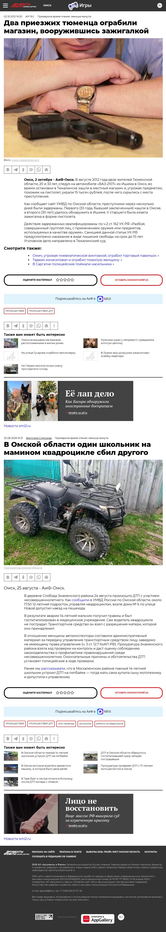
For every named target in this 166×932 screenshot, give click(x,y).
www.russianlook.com (25, 160)
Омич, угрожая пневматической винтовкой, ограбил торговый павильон (94, 256)
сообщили (80, 600)
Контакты (151, 852)
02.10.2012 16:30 (13, 16)
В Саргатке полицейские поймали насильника (72, 264)
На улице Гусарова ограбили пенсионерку (48, 352)
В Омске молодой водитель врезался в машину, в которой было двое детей (46, 767)
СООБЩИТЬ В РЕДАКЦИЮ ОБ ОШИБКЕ (54, 856)
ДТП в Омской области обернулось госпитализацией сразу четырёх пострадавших (123, 756)
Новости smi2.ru (17, 426)
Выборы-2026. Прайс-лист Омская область (113, 852)
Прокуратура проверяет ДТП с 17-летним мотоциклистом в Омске (127, 767)
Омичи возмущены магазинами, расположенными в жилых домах (42, 341)
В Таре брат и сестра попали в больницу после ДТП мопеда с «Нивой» (47, 780)
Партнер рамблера (67, 917)
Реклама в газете (71, 852)
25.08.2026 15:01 (13, 438)
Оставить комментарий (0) (131, 280)
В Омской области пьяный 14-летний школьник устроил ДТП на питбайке (44, 754)
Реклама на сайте (43, 852)
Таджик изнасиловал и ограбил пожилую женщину (76, 260)
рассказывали (53, 668)
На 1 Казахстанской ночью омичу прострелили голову (42, 367)
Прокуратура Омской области (23, 567)
